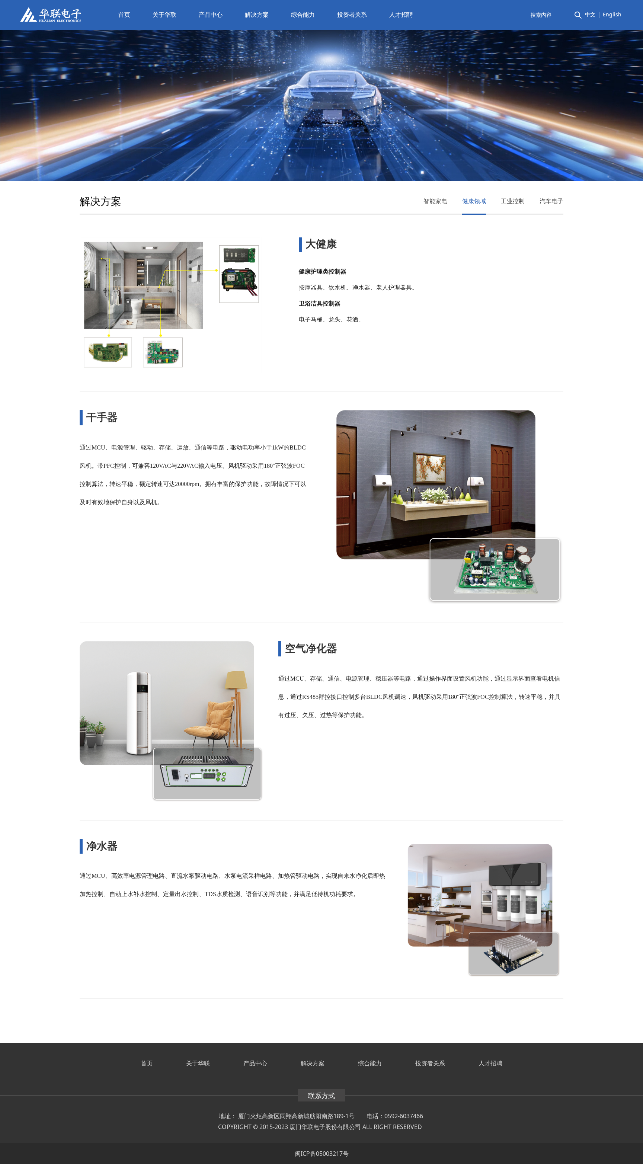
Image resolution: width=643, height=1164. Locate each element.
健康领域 (474, 201)
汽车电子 (551, 201)
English (612, 14)
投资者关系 (352, 14)
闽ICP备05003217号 (322, 1153)
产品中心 (211, 14)
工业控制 (513, 201)
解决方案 (257, 14)
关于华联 (164, 14)
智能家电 (435, 201)
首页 (124, 14)
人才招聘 (401, 14)
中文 (590, 14)
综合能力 (303, 14)
